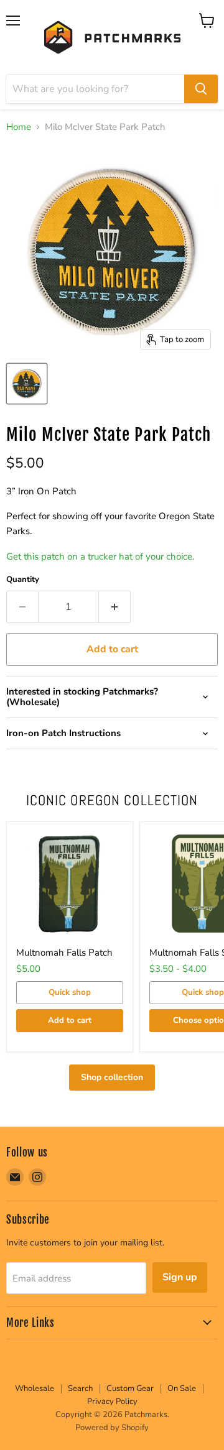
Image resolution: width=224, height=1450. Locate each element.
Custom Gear (130, 1388)
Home (18, 127)
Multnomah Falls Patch (64, 952)
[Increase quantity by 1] (115, 607)
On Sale (181, 1388)
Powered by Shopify (112, 1427)
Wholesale (34, 1388)
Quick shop (70, 992)
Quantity (22, 579)
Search (80, 1388)
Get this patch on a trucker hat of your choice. (100, 556)
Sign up (179, 1277)
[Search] (201, 89)
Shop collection (112, 1077)
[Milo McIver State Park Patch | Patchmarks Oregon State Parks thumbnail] (27, 384)
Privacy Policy (112, 1401)
